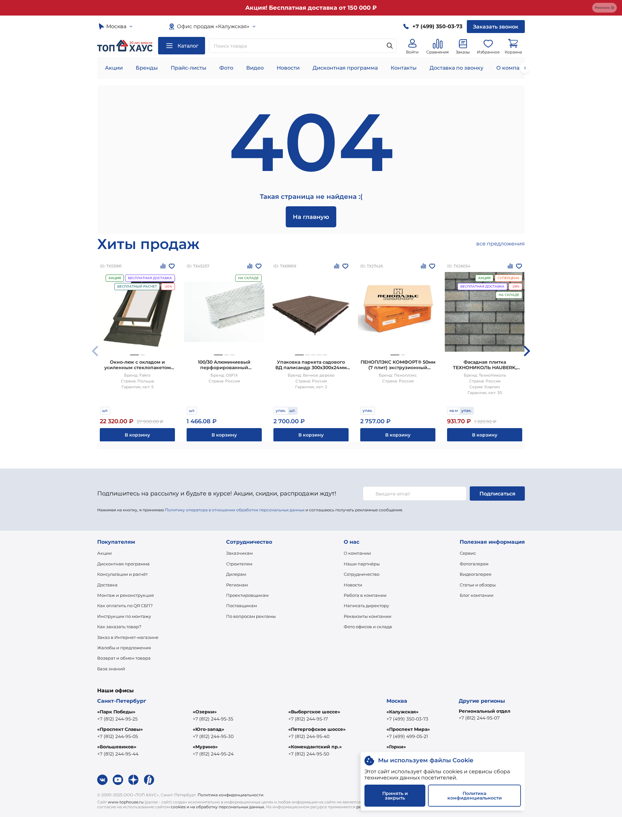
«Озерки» (205, 712)
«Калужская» (402, 712)
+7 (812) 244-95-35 (213, 719)
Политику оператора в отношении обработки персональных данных (235, 509)
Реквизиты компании (367, 616)
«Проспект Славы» (120, 729)
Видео (255, 68)
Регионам (237, 584)
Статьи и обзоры (478, 584)
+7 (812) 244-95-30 (213, 736)
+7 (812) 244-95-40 (308, 736)
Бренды (147, 68)
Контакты (404, 68)
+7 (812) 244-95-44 (117, 754)
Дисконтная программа (345, 68)
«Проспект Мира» (408, 729)
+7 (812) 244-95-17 (308, 719)
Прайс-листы (188, 68)
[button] (134, 355)
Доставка (107, 584)
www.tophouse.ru (126, 802)
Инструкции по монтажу (124, 616)
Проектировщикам (247, 595)
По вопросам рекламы (251, 616)
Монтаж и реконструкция (125, 595)
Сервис (468, 553)
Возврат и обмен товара (124, 658)
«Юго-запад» (208, 729)
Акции (114, 68)
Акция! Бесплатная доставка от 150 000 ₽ (311, 7)
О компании (513, 68)
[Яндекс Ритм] (149, 780)
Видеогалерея (475, 574)
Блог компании (476, 595)
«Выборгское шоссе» (314, 712)
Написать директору (366, 605)
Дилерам (236, 574)
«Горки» (396, 747)
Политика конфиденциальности (230, 794)
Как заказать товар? (119, 626)
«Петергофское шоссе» (317, 729)
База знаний (111, 668)
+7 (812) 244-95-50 (308, 754)
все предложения (500, 244)
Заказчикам (239, 553)
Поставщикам (241, 605)
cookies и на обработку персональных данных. (218, 806)
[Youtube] (118, 780)
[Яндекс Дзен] (133, 780)
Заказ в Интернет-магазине (127, 637)
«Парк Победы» (116, 712)
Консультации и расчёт (122, 574)
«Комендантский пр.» (315, 747)
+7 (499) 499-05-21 (407, 736)
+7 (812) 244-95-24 (213, 754)
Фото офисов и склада (368, 626)
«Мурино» (205, 747)
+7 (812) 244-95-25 (117, 719)
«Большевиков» (116, 747)
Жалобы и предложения (124, 647)
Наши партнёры (362, 563)
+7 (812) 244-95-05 (117, 736)
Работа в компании (365, 595)
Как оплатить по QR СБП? (125, 605)
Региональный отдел (484, 711)
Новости (288, 68)
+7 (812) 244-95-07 (479, 718)
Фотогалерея (474, 563)
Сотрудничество (361, 574)
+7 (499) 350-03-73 (407, 719)
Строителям (239, 563)
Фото (226, 68)
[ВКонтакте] (102, 780)
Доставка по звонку (456, 68)
